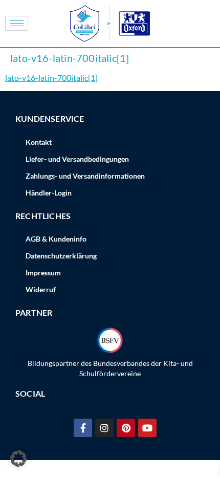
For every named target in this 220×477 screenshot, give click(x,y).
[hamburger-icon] (16, 23)
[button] (18, 458)
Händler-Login (49, 192)
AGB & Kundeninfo (56, 238)
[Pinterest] (126, 428)
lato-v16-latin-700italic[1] (51, 77)
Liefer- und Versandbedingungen (77, 159)
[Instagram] (104, 428)
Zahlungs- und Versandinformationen (85, 175)
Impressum (43, 272)
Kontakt (39, 142)
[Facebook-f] (83, 428)
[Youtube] (147, 428)
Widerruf (41, 289)
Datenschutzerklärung (61, 255)
